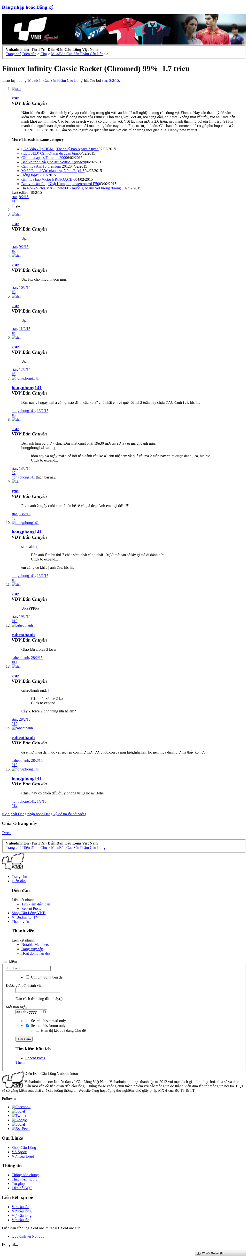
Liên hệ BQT (22, 1188)
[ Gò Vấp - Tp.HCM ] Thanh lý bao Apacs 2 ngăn (60, 149)
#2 (14, 251)
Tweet (6, 833)
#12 (14, 724)
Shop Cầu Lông (24, 1147)
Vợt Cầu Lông (23, 1156)
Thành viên (20, 922)
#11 (14, 662)
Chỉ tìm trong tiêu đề (46, 977)
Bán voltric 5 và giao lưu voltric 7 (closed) (53, 162)
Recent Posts (31, 908)
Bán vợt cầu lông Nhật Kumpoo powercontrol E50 (60, 184)
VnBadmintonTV (25, 917)
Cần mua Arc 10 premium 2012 (45, 166)
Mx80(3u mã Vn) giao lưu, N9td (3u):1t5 (53, 171)
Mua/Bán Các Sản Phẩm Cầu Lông (55, 80)
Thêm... (21, 1062)
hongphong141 (27, 387)
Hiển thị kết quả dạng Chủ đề (63, 1030)
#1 (14, 201)
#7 (14, 473)
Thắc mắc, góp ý (24, 1179)
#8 (14, 518)
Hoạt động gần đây (36, 953)
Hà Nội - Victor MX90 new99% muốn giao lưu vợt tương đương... (72, 188)
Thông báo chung (25, 1175)
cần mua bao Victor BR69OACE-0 (48, 179)
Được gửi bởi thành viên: (25, 985)
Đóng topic (30, 175)
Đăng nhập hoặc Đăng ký (28, 7)
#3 (14, 292)
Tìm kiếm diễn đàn (35, 904)
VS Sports (19, 1152)
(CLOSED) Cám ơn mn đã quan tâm (49, 153)
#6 (14, 415)
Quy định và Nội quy (28, 1236)
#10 (14, 621)
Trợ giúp (18, 1183)
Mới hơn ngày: (17, 1007)
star (104, 80)
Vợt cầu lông (21, 1207)
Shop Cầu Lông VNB (29, 913)
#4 (14, 333)
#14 (14, 806)
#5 (14, 374)
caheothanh (23, 634)
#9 (14, 580)
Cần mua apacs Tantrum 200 (43, 158)
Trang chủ (19, 877)
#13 (14, 765)
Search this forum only (48, 1026)
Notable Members (35, 944)
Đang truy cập (32, 949)
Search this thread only (48, 1021)
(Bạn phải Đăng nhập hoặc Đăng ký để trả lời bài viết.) (44, 814)
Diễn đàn (19, 881)
